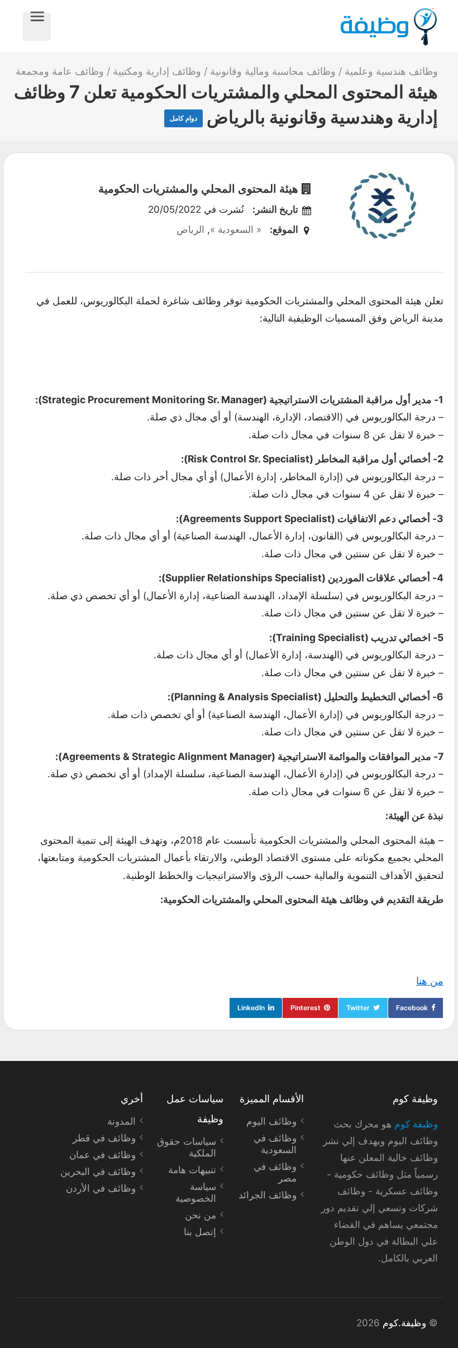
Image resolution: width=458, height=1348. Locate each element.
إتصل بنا (200, 1231)
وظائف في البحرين (98, 1171)
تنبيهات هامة (192, 1169)
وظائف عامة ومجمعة (60, 71)
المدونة (121, 1121)
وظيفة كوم (416, 1124)
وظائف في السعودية (275, 1143)
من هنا (429, 981)
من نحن (200, 1215)
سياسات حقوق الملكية (186, 1147)
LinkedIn (251, 1007)
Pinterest (305, 1007)
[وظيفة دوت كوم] (244, 26)
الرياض (190, 229)
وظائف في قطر (104, 1138)
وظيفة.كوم (404, 1322)
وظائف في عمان (102, 1154)
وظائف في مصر (275, 1172)
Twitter (358, 1007)
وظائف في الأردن (101, 1188)
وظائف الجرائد (267, 1195)
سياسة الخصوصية (195, 1192)
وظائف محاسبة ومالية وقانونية (273, 71)
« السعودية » (235, 229)
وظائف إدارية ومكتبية (157, 71)
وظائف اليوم (271, 1121)
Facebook (412, 1007)
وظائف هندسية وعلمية (391, 71)
